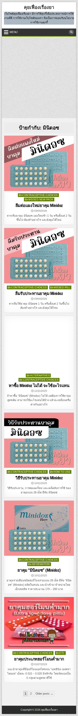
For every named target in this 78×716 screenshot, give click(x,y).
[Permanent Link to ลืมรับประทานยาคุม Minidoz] (39, 255)
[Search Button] (71, 32)
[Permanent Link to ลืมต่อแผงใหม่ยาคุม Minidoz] (39, 163)
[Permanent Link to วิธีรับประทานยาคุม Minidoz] (39, 440)
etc (62, 653)
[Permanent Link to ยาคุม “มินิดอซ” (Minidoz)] (39, 528)
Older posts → (44, 693)
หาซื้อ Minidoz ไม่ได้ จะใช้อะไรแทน (39, 385)
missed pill (62, 287)
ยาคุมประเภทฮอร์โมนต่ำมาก (39, 659)
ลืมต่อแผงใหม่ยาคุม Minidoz (39, 205)
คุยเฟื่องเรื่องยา (39, 7)
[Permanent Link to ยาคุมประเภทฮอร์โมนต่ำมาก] (39, 623)
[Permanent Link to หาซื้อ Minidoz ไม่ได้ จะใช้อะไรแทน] (39, 343)
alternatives (40, 375)
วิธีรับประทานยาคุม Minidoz (39, 477)
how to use (61, 471)
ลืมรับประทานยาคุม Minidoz (39, 293)
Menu (13, 32)
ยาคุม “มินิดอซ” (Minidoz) (39, 570)
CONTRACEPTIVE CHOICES (40, 195)
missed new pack (40, 199)
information (41, 564)
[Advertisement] (39, 77)
